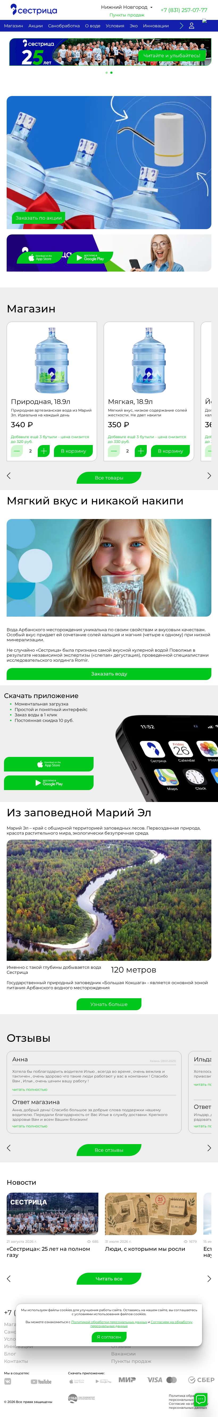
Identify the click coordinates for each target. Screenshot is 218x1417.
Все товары (109, 478)
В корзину (73, 451)
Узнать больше (109, 1004)
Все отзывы (109, 1150)
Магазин (13, 25)
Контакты (16, 1361)
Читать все (109, 1279)
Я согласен (109, 1337)
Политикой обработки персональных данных (109, 1322)
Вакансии (123, 1354)
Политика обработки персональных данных (188, 1398)
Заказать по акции (39, 218)
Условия (115, 25)
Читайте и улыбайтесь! (172, 56)
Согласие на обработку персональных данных (188, 1406)
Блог (10, 1354)
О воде (92, 25)
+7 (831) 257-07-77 (184, 10)
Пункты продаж (127, 15)
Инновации (156, 25)
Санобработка (64, 25)
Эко (134, 25)
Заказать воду (109, 674)
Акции (35, 25)
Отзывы (121, 1346)
